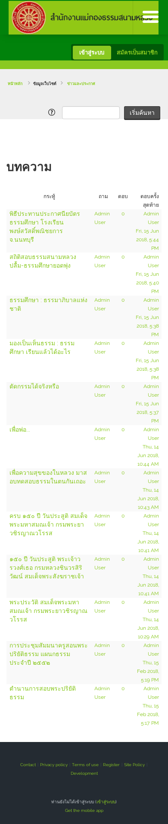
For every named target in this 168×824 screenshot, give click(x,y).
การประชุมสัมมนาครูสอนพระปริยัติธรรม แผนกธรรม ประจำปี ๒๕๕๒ (48, 654)
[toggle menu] (150, 17)
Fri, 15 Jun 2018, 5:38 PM (147, 326)
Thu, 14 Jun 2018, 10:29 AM (148, 628)
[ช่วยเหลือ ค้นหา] (53, 112)
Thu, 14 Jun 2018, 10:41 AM (148, 541)
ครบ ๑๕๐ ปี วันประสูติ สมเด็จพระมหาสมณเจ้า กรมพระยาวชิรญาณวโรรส (48, 524)
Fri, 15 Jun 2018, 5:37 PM (147, 412)
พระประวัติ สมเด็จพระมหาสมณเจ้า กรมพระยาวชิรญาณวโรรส (48, 611)
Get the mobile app (84, 810)
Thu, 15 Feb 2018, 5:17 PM (148, 714)
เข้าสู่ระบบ (91, 52)
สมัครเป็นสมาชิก (137, 52)
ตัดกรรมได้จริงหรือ (34, 386)
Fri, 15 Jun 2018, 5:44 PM (147, 239)
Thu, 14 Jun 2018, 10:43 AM (148, 498)
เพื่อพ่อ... (19, 429)
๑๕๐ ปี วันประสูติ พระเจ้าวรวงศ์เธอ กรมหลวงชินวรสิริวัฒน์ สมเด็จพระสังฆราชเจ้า (46, 568)
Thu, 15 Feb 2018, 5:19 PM (148, 671)
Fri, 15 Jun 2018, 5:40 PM (147, 282)
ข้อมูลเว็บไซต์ (44, 84)
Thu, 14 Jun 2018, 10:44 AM (148, 455)
